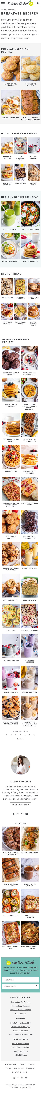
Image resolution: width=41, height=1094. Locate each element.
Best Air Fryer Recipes (21, 1006)
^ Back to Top (11, 1065)
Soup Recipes (20, 1013)
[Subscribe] (35, 986)
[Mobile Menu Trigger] (3, 3)
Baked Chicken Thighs (21, 1047)
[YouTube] (26, 814)
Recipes (11, 10)
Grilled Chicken (20, 1055)
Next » (20, 739)
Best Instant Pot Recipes (20, 1002)
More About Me (20, 804)
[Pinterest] (22, 814)
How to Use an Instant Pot (20, 1023)
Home (3, 10)
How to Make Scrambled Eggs (21, 1034)
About (31, 1065)
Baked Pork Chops (20, 1051)
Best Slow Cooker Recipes (20, 1010)
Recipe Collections (14, 1068)
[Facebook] (13, 814)
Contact (30, 1068)
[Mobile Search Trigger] (38, 3)
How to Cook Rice (20, 1030)
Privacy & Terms (19, 1072)
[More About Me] (20, 765)
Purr (28, 1087)
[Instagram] (18, 814)
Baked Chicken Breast (20, 1044)
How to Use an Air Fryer (20, 1027)
